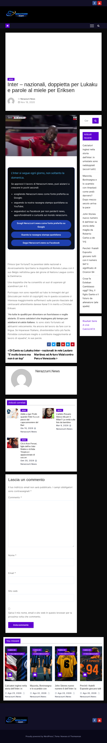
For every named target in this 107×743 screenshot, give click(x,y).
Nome (12, 555)
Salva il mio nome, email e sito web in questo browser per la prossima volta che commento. (40, 614)
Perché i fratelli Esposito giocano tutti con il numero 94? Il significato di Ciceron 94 (91, 260)
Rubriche (12, 650)
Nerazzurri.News (27, 99)
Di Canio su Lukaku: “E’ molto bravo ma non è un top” (21, 354)
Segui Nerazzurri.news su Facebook (41, 242)
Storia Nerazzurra (16, 654)
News (11, 79)
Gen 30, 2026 (27, 460)
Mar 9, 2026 (62, 425)
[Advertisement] (53, 56)
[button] (98, 25)
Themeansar (75, 736)
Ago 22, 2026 (40, 693)
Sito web (13, 591)
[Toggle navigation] (92, 25)
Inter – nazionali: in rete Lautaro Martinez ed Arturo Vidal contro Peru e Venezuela (53, 354)
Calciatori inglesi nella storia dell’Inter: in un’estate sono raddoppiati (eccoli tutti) (90, 157)
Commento (15, 497)
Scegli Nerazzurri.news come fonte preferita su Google (41, 225)
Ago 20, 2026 (64, 693)
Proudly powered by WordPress (40, 736)
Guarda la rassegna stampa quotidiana (41, 234)
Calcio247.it (89, 329)
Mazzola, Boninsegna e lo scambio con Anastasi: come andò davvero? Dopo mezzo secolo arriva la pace (90, 191)
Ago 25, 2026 (14, 693)
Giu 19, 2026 (26, 428)
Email (12, 573)
